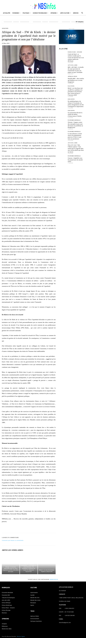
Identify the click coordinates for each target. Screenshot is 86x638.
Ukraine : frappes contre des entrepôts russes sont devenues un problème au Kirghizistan (75, 124)
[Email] (42, 528)
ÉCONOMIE (16, 13)
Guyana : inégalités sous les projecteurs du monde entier (75, 159)
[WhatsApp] (34, 528)
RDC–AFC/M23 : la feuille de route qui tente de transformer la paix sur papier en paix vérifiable (76, 69)
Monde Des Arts (34, 597)
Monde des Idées (7, 629)
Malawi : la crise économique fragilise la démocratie (46, 570)
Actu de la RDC (72, 65)
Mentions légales (21, 636)
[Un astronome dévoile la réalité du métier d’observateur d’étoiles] (63, 114)
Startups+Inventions (36, 621)
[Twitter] (26, 528)
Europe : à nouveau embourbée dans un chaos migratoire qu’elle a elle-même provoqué (11, 569)
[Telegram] (46, 528)
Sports (32, 605)
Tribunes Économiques (8, 597)
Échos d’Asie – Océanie (8, 608)
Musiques (33, 602)
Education (71, 99)
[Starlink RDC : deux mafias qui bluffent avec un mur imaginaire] (63, 79)
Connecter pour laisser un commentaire (12, 540)
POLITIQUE (26, 13)
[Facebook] (23, 528)
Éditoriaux (5, 626)
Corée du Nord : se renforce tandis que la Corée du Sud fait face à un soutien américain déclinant (76, 57)
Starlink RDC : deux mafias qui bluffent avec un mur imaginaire (76, 80)
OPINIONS (54, 13)
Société (32, 595)
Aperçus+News (72, 76)
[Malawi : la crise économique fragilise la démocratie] (47, 563)
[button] (82, 13)
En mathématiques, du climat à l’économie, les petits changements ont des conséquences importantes (76, 103)
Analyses (5, 28)
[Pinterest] (30, 528)
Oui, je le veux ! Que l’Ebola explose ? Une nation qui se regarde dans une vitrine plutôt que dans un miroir (76, 148)
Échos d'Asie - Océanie (75, 52)
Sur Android (62, 590)
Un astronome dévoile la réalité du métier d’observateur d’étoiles (75, 114)
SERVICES (75, 13)
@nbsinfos (54, 579)
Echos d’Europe (6, 610)
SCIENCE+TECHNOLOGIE (40, 13)
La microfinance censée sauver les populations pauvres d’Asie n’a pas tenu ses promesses (75, 136)
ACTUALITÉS (6, 13)
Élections (71, 86)
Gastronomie (34, 592)
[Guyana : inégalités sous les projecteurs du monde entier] (63, 159)
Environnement (34, 618)
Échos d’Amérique (7, 605)
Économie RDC (6, 595)
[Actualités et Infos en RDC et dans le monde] (43, 5)
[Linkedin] (38, 528)
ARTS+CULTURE (64, 13)
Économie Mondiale (74, 120)
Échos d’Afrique (6, 602)
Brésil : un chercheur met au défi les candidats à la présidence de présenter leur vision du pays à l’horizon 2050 (75, 91)
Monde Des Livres (35, 600)
